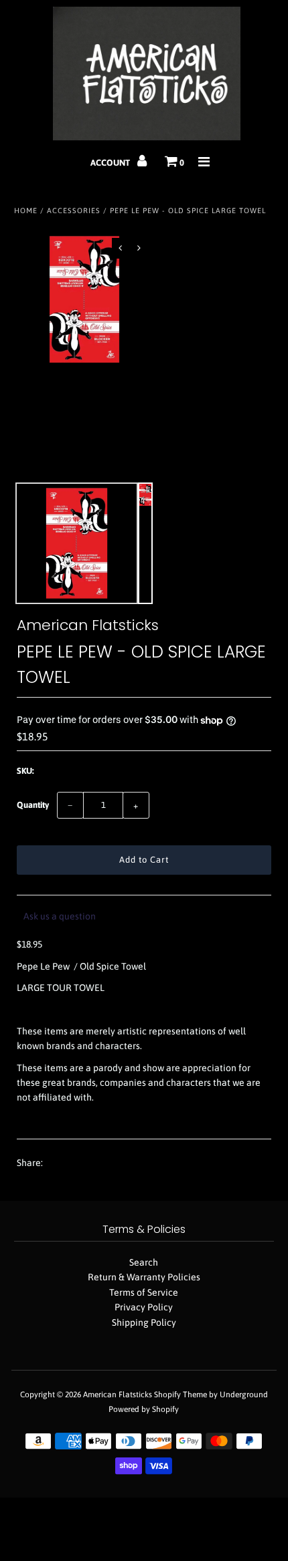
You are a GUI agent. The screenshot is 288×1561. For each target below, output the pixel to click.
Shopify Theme (180, 1394)
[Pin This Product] (105, 1163)
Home (26, 210)
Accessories (73, 210)
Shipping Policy (144, 1322)
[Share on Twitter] (79, 1163)
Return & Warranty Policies (144, 1277)
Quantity (33, 805)
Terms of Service (143, 1292)
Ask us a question (59, 916)
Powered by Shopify (144, 1409)
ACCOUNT (111, 163)
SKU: (25, 771)
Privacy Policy (144, 1307)
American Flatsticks (117, 1394)
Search (143, 1262)
